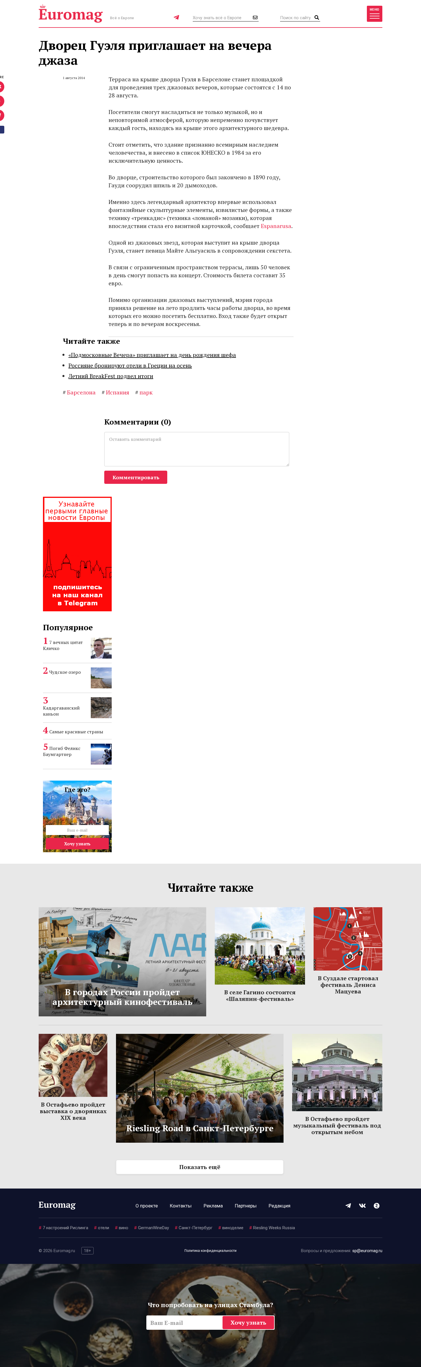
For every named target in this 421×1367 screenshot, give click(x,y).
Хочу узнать (77, 843)
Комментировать (136, 477)
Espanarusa (276, 226)
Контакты (181, 1206)
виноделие (230, 1227)
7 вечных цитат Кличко (63, 645)
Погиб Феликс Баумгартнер (61, 751)
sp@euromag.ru (367, 1250)
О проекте (146, 1206)
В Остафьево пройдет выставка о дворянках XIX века (73, 1111)
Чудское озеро (65, 672)
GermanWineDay (151, 1227)
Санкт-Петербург (194, 1227)
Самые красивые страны (76, 731)
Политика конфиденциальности (210, 1251)
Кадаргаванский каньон (61, 711)
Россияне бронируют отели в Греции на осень (130, 365)
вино (121, 1227)
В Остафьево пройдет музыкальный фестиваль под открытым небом (337, 1125)
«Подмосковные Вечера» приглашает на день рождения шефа (152, 355)
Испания (115, 392)
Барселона (79, 392)
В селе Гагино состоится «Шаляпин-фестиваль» (260, 995)
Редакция (279, 1206)
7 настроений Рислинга (63, 1227)
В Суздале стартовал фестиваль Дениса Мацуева (348, 984)
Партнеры (246, 1206)
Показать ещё (199, 1167)
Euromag (71, 13)
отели (101, 1227)
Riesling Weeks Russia (272, 1227)
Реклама (213, 1206)
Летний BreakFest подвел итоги (110, 376)
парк (144, 392)
